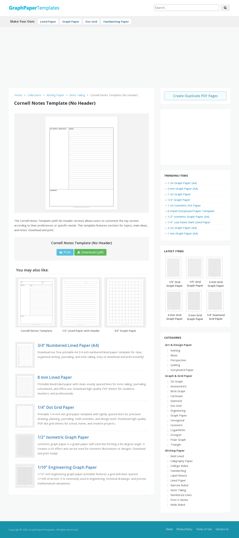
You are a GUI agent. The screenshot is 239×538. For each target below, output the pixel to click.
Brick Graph (177, 391)
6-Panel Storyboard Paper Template (191, 211)
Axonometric (178, 386)
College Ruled (179, 466)
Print (67, 252)
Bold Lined (177, 456)
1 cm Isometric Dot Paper (184, 205)
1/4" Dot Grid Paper (56, 407)
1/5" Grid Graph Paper (195, 283)
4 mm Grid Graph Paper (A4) (216, 285)
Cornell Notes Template (36, 330)
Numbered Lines (181, 495)
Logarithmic (177, 430)
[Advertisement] (119, 56)
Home (169, 529)
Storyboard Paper (182, 370)
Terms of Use (204, 529)
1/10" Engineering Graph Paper (67, 467)
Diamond (176, 401)
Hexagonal (177, 420)
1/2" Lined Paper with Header (81, 330)
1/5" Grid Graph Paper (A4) (174, 285)
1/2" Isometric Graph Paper (63, 437)
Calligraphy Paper (181, 461)
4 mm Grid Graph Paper (174, 317)
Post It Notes (179, 500)
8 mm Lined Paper (55, 377)
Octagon (175, 435)
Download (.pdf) (92, 252)
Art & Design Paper (178, 345)
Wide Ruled (177, 504)
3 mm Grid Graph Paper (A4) (195, 318)
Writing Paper (175, 450)
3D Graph (176, 381)
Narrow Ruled (179, 485)
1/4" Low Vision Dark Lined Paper (188, 222)
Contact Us (222, 529)
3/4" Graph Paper (125, 330)
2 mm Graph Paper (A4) (182, 188)
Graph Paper (70, 21)
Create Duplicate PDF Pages (195, 96)
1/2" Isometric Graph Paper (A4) (188, 216)
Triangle (175, 444)
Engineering (178, 410)
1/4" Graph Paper (178, 200)
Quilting (175, 365)
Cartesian (176, 396)
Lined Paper (48, 21)
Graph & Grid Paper (178, 376)
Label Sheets (178, 475)
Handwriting (178, 470)
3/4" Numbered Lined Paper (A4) (68, 345)
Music (174, 355)
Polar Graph (178, 439)
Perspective (178, 360)
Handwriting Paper (116, 21)
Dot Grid (91, 21)
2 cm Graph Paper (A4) (182, 228)
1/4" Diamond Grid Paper (216, 317)
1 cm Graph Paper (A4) (182, 183)
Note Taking (178, 490)
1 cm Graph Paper (179, 194)
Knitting (175, 350)
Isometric (176, 425)
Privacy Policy (184, 529)
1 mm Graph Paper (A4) (182, 233)
